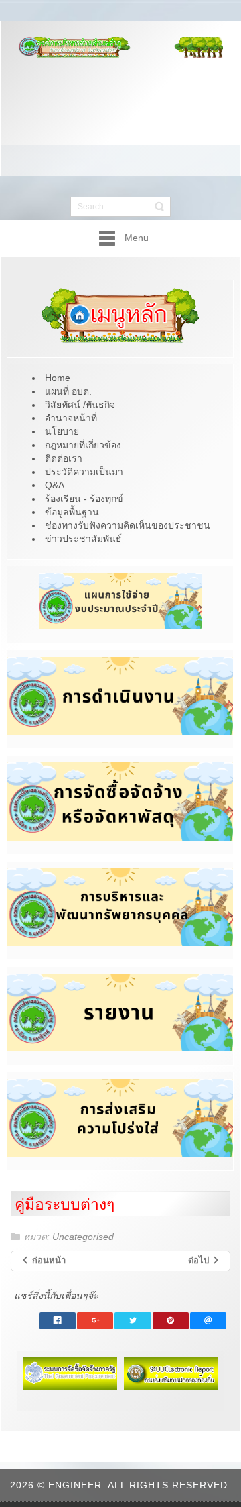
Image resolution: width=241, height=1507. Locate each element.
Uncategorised (83, 1236)
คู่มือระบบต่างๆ (64, 1204)
